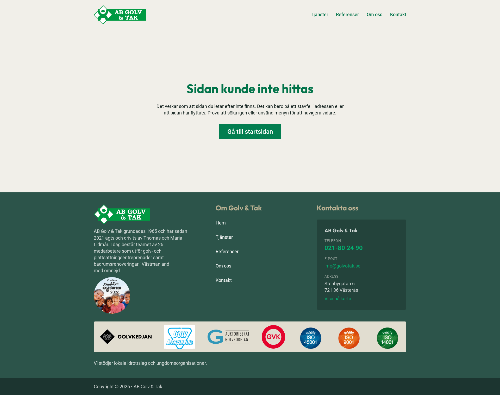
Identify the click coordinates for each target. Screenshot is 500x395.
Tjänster (319, 14)
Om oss (374, 14)
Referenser (347, 14)
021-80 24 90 (343, 248)
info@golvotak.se (342, 266)
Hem (221, 223)
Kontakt (398, 14)
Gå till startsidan (250, 131)
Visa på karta (337, 298)
